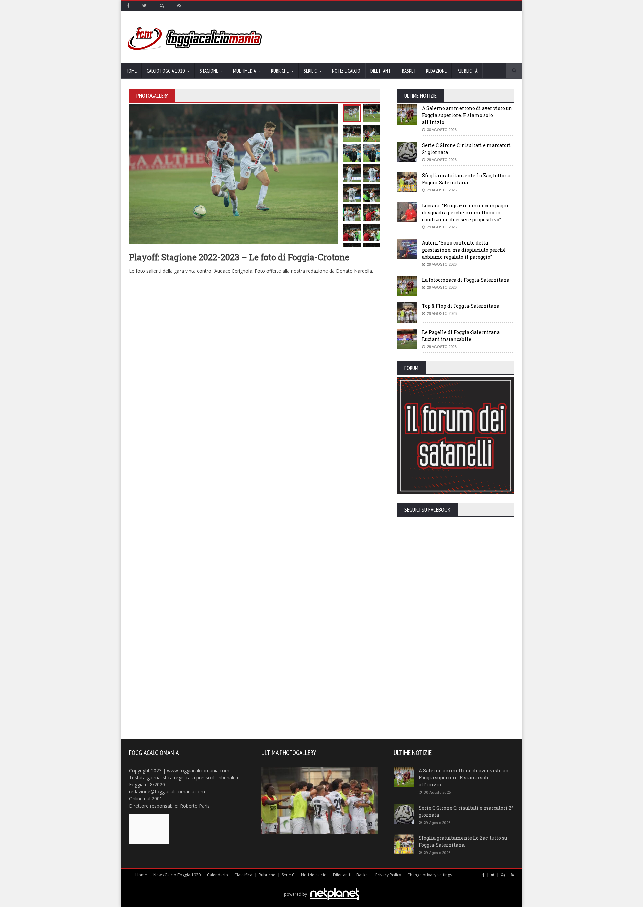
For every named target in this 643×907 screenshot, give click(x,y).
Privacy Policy (388, 875)
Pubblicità (467, 71)
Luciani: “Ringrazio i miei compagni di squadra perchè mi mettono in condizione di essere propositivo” (465, 212)
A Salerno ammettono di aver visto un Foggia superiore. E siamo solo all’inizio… (467, 115)
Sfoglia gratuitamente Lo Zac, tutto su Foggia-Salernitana (463, 841)
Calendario (217, 875)
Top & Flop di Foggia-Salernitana (460, 306)
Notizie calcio (346, 71)
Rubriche (267, 875)
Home (131, 71)
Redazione (436, 71)
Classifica (243, 875)
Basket (409, 71)
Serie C (288, 875)
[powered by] (321, 886)
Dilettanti (381, 71)
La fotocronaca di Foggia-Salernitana (465, 280)
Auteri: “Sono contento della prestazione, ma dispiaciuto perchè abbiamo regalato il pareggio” (464, 249)
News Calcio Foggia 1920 (177, 875)
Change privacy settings (429, 875)
